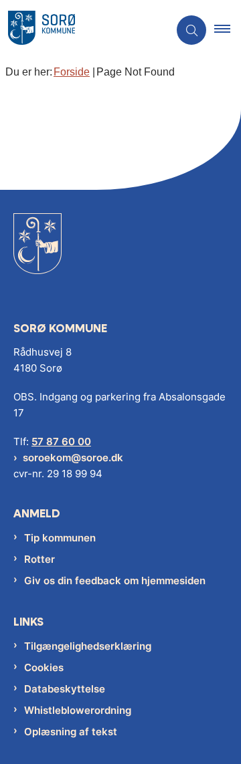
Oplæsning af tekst (70, 731)
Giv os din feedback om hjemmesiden (115, 580)
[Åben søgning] (191, 30)
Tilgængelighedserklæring (87, 646)
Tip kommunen (60, 537)
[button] (227, 30)
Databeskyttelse (64, 688)
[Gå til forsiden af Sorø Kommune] (84, 30)
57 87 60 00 (61, 441)
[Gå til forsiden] (37, 253)
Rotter (39, 559)
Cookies (44, 667)
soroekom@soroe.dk (73, 457)
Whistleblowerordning (77, 710)
